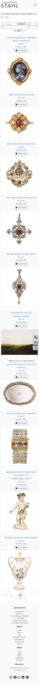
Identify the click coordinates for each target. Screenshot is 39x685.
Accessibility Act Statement (19, 637)
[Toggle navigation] (35, 4)
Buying (19, 654)
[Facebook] (15, 678)
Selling (19, 651)
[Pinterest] (28, 678)
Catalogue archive (19, 658)
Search (21, 24)
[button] (15, 30)
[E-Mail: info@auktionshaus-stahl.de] (36, 342)
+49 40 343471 (25, 616)
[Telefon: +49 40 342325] (36, 337)
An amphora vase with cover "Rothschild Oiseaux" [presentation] (21, 537)
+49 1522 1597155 (22, 621)
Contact (19, 630)
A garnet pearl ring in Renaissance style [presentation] (21, 94)
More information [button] (22, 51)
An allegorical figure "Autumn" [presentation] (21, 478)
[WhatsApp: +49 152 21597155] (36, 348)
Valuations (19, 656)
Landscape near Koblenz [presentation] (21, 316)
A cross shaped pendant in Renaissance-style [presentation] (21, 197)
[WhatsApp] (19, 678)
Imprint (19, 635)
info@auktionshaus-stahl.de (21, 623)
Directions (19, 633)
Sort (23, 30)
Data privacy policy (19, 639)
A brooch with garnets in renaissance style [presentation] (21, 143)
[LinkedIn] (23, 678)
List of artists (19, 660)
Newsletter (19, 644)
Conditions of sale (19, 642)
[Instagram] (11, 678)
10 (16, 599)
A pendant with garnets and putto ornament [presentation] (21, 254)
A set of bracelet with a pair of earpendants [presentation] (21, 413)
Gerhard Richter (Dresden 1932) (21, 312)
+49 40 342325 (17, 616)
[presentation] (19, 71)
